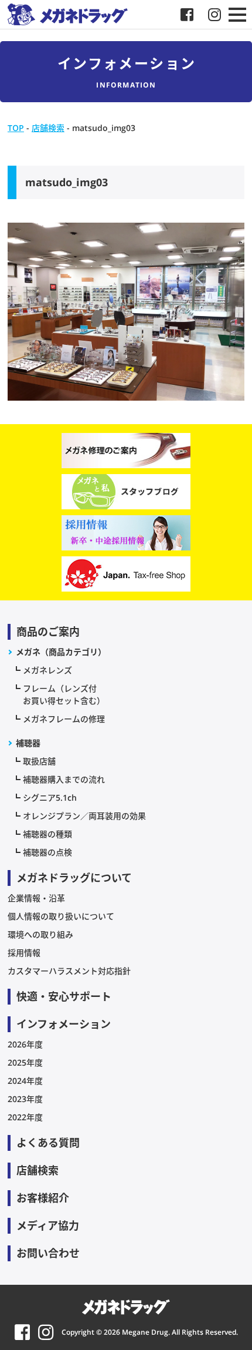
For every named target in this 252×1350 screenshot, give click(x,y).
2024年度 (25, 1080)
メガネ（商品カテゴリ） (61, 651)
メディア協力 (47, 1225)
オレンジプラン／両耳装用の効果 (84, 815)
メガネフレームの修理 (64, 718)
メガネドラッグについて (74, 878)
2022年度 (25, 1117)
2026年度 (25, 1044)
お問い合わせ (48, 1253)
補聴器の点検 (47, 852)
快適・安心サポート (63, 996)
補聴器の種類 (47, 833)
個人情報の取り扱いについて (61, 916)
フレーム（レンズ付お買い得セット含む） (64, 694)
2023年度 (25, 1098)
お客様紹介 (42, 1198)
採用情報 (24, 952)
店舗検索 (37, 1170)
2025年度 (25, 1062)
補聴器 (28, 742)
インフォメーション (63, 1024)
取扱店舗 (39, 761)
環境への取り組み (40, 934)
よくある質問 (48, 1143)
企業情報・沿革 (36, 898)
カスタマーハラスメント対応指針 (69, 970)
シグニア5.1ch (50, 797)
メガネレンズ (47, 670)
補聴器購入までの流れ (64, 779)
